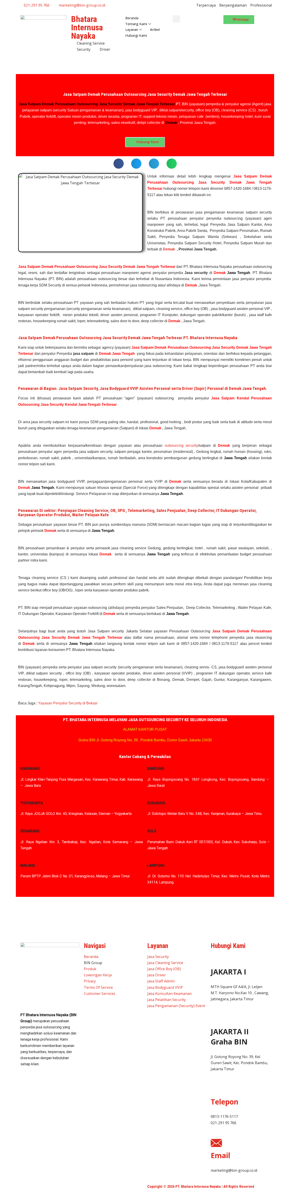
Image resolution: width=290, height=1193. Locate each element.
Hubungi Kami (136, 35)
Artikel (155, 29)
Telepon (224, 1102)
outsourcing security (181, 445)
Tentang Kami (136, 24)
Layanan (131, 29)
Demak (169, 249)
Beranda (131, 18)
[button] (176, 19)
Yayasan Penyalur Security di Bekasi (67, 703)
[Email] (216, 1143)
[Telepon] (216, 1089)
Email (220, 1155)
